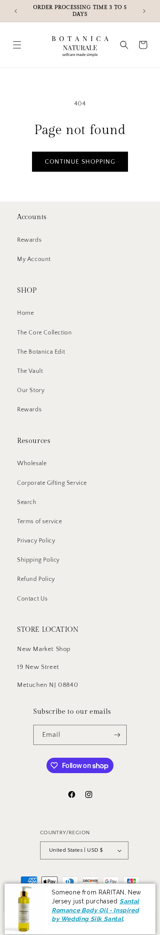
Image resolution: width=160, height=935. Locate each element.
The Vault (30, 371)
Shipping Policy (38, 560)
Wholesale (32, 463)
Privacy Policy (36, 540)
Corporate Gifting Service (52, 483)
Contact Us (32, 598)
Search (27, 502)
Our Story (30, 390)
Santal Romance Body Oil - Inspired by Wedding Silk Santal (95, 906)
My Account (34, 259)
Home (25, 313)
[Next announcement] (144, 11)
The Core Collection (44, 332)
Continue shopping (80, 161)
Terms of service (39, 521)
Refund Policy (36, 579)
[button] (17, 44)
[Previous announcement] (15, 11)
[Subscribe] (117, 735)
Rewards (29, 240)
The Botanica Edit (41, 352)
